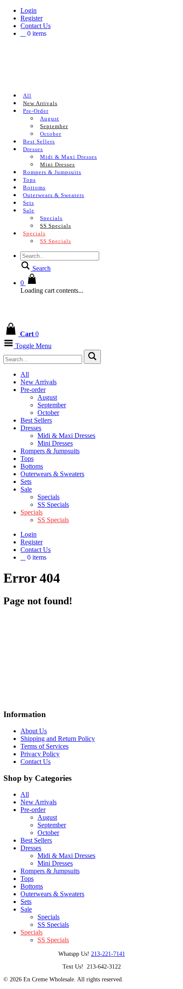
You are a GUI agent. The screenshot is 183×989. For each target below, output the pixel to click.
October (50, 134)
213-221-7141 (108, 954)
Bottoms (34, 187)
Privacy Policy (40, 753)
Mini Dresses (57, 164)
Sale (28, 210)
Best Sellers (39, 141)
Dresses (33, 149)
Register (31, 18)
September (54, 126)
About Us (33, 731)
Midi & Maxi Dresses (68, 157)
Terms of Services (44, 746)
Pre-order (36, 111)
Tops (29, 180)
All (27, 95)
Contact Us (35, 25)
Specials (51, 218)
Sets (28, 203)
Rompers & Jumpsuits (52, 172)
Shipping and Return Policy (57, 738)
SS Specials (55, 226)
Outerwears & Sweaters (53, 195)
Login (28, 10)
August (49, 118)
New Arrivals (40, 103)
